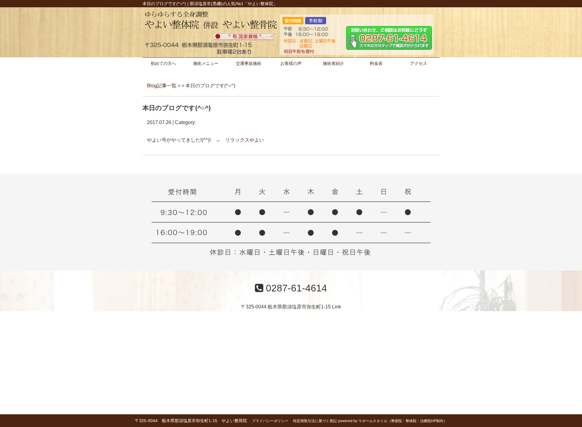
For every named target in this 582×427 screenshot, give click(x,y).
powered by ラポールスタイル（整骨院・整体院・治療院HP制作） (392, 421)
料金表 (376, 63)
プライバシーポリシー (270, 421)
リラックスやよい (244, 140)
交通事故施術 (248, 63)
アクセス (418, 63)
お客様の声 (291, 63)
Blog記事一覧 (161, 85)
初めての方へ (163, 63)
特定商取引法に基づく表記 (315, 421)
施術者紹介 (333, 63)
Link (336, 306)
